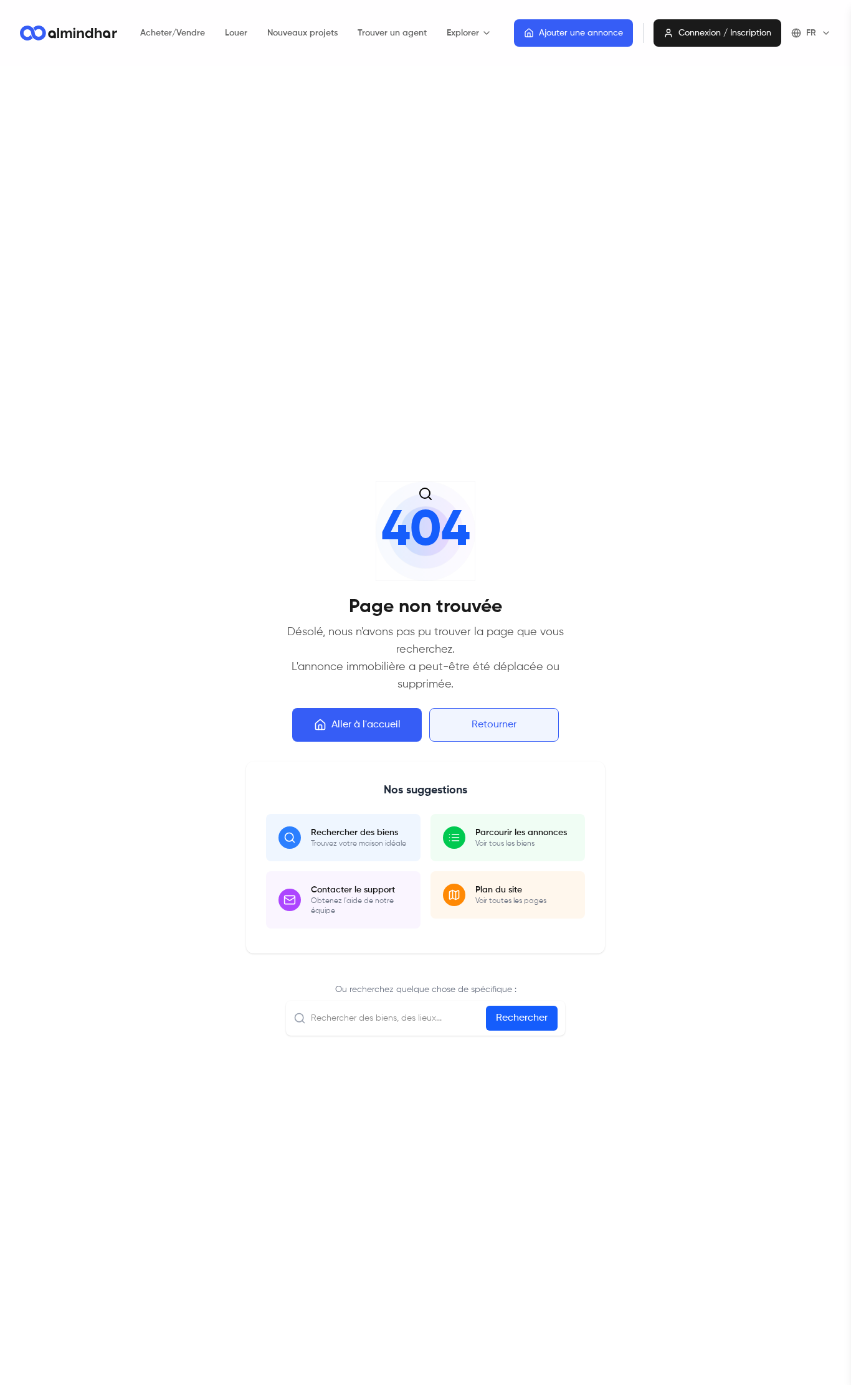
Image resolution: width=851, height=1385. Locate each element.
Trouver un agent (392, 33)
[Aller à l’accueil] (68, 33)
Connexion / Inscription (724, 33)
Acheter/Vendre (172, 33)
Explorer (463, 33)
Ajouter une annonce (581, 33)
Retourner (494, 725)
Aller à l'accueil (366, 725)
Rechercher (522, 1018)
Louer (236, 33)
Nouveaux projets (302, 33)
